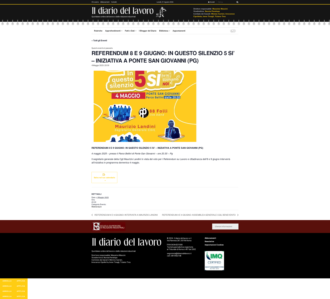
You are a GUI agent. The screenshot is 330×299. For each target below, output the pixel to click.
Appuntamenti (179, 31)
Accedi (212, 2)
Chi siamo (95, 2)
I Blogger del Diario (147, 31)
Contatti (114, 2)
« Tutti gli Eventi (99, 40)
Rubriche (98, 31)
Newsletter (209, 241)
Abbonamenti (105, 2)
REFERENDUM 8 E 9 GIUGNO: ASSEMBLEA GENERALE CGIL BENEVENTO (199, 214)
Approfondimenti (113, 31)
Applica (21, 281)
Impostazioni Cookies (214, 245)
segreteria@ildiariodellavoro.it (179, 253)
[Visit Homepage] (123, 10)
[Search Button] (237, 2)
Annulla (7, 281)
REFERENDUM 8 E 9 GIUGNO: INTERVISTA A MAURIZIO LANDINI (126, 214)
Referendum (97, 206)
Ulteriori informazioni (223, 226)
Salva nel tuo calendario (104, 177)
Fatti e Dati (130, 31)
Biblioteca (163, 31)
